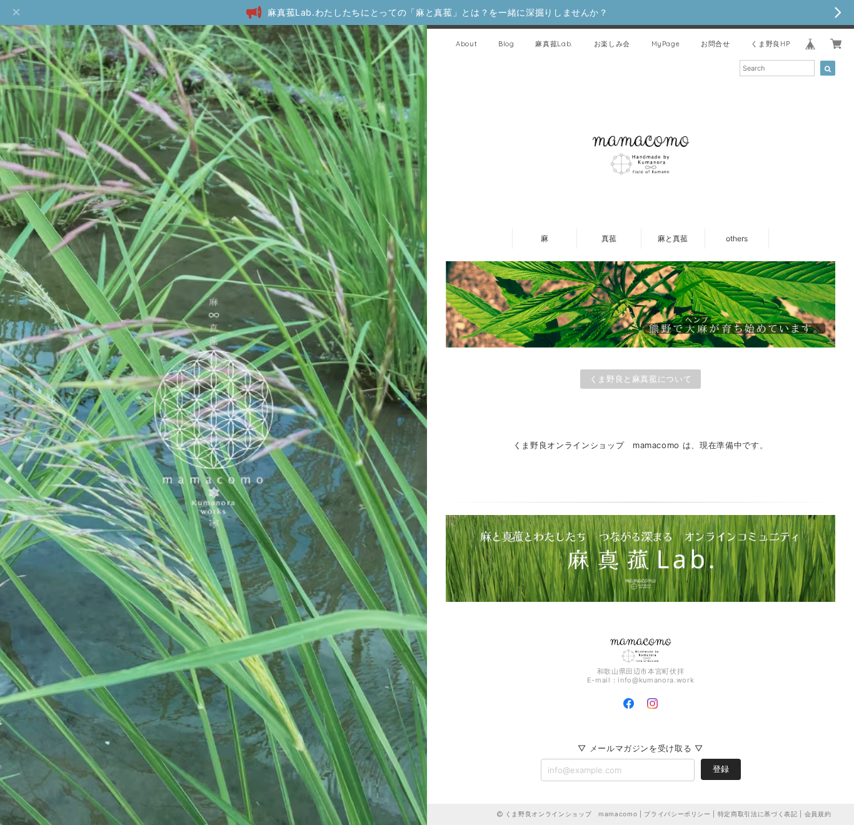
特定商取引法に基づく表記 (758, 814)
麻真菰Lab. (554, 43)
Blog (506, 43)
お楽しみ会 (612, 43)
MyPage (665, 43)
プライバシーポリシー (677, 814)
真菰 (608, 238)
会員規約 (818, 814)
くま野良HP (770, 43)
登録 (721, 769)
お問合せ (715, 43)
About (466, 43)
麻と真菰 (673, 238)
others (737, 238)
